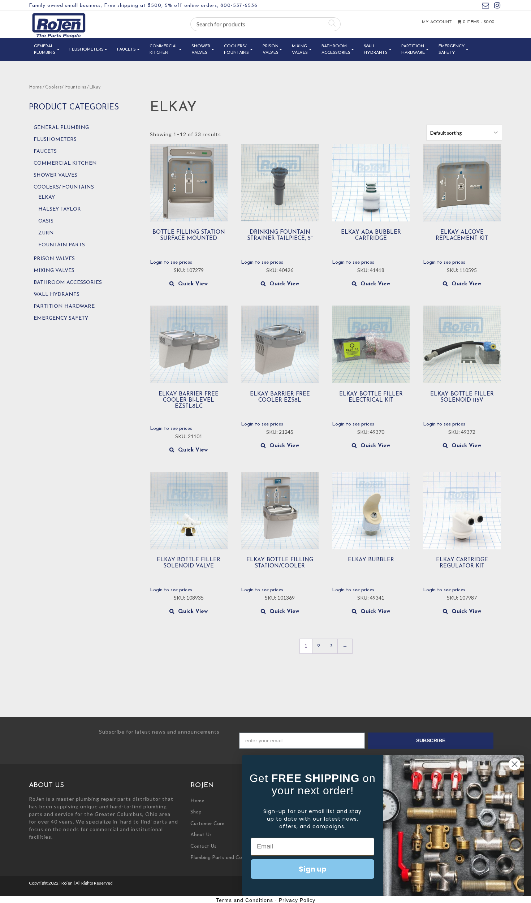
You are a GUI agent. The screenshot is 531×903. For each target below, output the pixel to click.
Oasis (45, 221)
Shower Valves (200, 49)
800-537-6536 (239, 5)
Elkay (46, 197)
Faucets (126, 49)
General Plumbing (45, 49)
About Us (201, 835)
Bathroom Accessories (335, 49)
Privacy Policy (297, 900)
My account (437, 22)
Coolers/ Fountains (236, 49)
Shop (196, 812)
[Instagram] (497, 6)
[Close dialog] (514, 764)
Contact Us (203, 846)
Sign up (313, 869)
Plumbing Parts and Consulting (224, 857)
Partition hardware (413, 49)
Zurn (46, 233)
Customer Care (207, 823)
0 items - (477, 22)
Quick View (193, 284)
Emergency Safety (452, 49)
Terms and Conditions (244, 900)
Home (35, 87)
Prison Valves (271, 49)
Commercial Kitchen (164, 49)
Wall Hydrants (376, 49)
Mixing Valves (300, 49)
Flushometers (86, 49)
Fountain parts (61, 245)
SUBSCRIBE (430, 740)
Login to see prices (171, 262)
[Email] (485, 6)
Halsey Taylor (59, 209)
